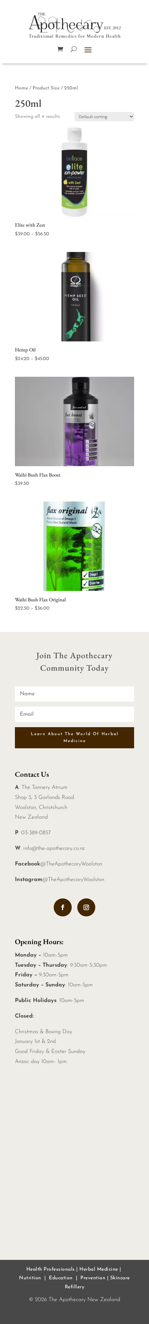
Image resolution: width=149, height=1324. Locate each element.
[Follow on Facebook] (63, 907)
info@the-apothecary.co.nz (54, 848)
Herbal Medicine (98, 1269)
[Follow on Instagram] (86, 907)
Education (61, 1278)
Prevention (92, 1278)
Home (21, 88)
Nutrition (30, 1278)
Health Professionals (50, 1269)
